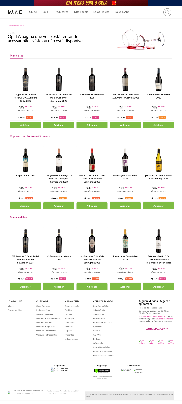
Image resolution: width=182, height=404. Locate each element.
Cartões (68, 314)
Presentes (69, 335)
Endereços (69, 318)
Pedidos (68, 310)
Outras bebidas (15, 310)
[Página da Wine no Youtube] (171, 342)
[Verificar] (102, 373)
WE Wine (97, 335)
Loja (45, 11)
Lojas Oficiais (99, 310)
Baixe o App (121, 11)
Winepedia (98, 343)
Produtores (61, 11)
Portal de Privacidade (102, 351)
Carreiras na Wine (101, 306)
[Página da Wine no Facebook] (142, 342)
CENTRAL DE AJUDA (155, 329)
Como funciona (43, 306)
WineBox (45, 314)
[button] (167, 12)
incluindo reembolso (164, 318)
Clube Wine (42, 301)
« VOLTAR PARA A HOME (16, 25)
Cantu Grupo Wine (101, 347)
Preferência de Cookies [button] (103, 355)
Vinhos (11, 306)
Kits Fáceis (81, 11)
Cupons (68, 330)
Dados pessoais (72, 306)
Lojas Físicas (101, 11)
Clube (33, 11)
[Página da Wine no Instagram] (161, 342)
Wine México (99, 318)
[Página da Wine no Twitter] (151, 342)
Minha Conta (72, 301)
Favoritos (69, 326)
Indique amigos (43, 310)
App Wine (97, 326)
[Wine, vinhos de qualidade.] (9, 392)
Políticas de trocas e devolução (152, 316)
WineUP (97, 330)
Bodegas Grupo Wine (102, 322)
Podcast (97, 339)
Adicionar (25, 125)
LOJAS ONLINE (15, 301)
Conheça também (103, 301)
